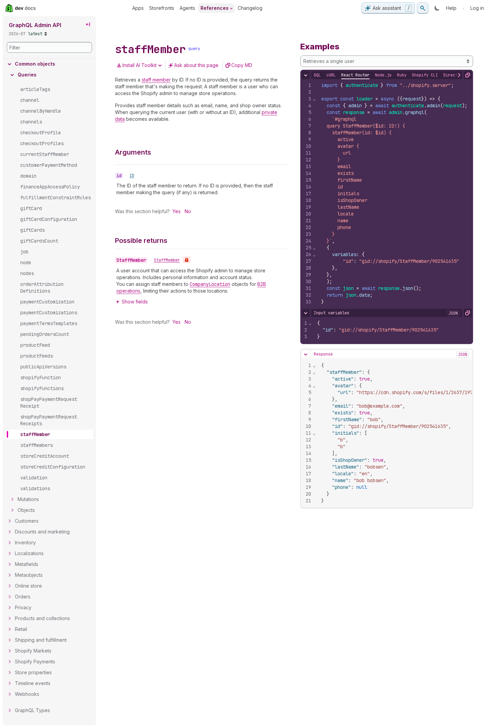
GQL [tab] (317, 75)
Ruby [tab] (401, 75)
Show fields (135, 301)
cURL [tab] (331, 75)
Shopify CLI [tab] (425, 75)
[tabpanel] (387, 193)
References (215, 8)
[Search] (422, 8)
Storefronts (161, 8)
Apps (138, 8)
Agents (187, 8)
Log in (477, 8)
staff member (156, 80)
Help (451, 8)
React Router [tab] (355, 75)
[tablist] (398, 75)
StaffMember (167, 260)
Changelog (250, 8)
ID (132, 175)
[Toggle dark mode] (437, 8)
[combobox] (386, 61)
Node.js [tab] (383, 75)
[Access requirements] (187, 259)
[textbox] (394, 193)
